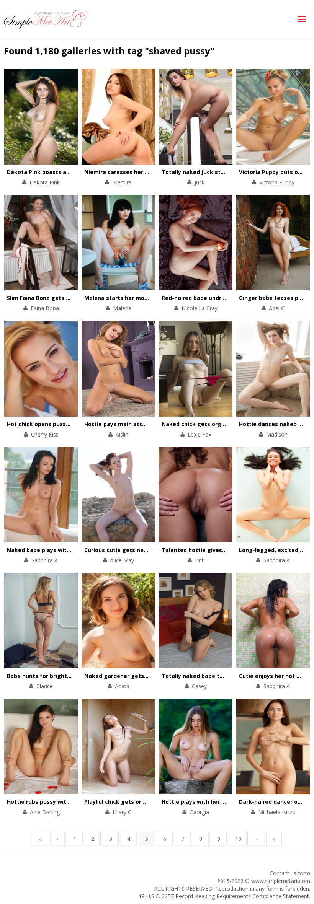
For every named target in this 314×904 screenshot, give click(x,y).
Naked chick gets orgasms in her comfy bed (223, 424)
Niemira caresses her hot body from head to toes (153, 172)
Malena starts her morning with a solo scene (146, 297)
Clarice (44, 686)
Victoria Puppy (276, 182)
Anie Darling (45, 812)
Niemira (122, 182)
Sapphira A (44, 560)
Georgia (199, 812)
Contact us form (290, 873)
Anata (122, 686)
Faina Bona (45, 308)
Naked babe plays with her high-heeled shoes (70, 550)
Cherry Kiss (45, 434)
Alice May (122, 560)
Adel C (277, 308)
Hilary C (122, 812)
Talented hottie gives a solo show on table (221, 550)
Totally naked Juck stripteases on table (216, 172)
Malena (122, 308)
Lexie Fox (199, 434)
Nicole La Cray (200, 308)
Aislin (122, 434)
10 (238, 838)
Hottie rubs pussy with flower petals (57, 801)
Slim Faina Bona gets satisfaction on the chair (71, 297)
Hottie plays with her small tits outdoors (218, 801)
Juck (199, 182)
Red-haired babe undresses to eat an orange (224, 297)
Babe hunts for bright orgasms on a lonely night (74, 675)
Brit (199, 560)
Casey (199, 686)
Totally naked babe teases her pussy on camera (228, 675)
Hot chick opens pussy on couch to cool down (69, 424)
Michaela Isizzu (277, 812)
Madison (277, 434)
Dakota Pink (44, 182)
